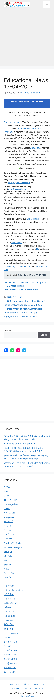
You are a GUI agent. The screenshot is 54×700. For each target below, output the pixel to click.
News (7, 491)
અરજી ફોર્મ (9, 517)
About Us (39, 688)
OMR (6, 495)
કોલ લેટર (8, 556)
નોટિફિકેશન (9, 594)
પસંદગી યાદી (9, 611)
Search (7, 330)
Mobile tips (35, 148)
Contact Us (28, 688)
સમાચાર (7, 646)
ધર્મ (5, 581)
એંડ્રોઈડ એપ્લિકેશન (13, 543)
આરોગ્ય (7, 526)
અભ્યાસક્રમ (9, 513)
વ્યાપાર (7, 637)
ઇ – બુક (7, 530)
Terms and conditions (19, 684)
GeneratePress (27, 696)
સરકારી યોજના (10, 659)
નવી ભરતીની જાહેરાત (13, 590)
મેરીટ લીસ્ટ (9, 624)
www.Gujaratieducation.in (18, 266)
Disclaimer (15, 688)
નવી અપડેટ (9, 586)
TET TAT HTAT (11, 500)
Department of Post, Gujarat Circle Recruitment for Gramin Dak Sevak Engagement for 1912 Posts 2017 (23, 312)
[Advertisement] (27, 38)
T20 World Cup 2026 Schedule (19, 443)
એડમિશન (8, 538)
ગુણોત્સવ (8, 564)
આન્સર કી (8, 521)
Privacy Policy (38, 684)
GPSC (7, 487)
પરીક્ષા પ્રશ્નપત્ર (10, 603)
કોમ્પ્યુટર (8, 551)
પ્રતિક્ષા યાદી (9, 616)
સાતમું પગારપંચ (10, 663)
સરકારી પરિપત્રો (11, 650)
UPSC (7, 508)
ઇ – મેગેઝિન (9, 534)
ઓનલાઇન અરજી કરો (14, 547)
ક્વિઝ (6, 560)
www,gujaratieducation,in (19, 183)
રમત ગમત (8, 629)
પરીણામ (7, 607)
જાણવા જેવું (9, 573)
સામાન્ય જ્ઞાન (10, 667)
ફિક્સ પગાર (9, 620)
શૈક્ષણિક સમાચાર (14, 297)
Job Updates (33, 219)
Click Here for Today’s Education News (21, 290)
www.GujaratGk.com (17, 189)
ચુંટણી (6, 568)
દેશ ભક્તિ (8, 577)
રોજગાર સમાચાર (11, 633)
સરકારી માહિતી (10, 654)
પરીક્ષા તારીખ (9, 599)
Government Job (11, 122)
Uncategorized (11, 504)
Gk (37, 249)
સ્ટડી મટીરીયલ (10, 672)
